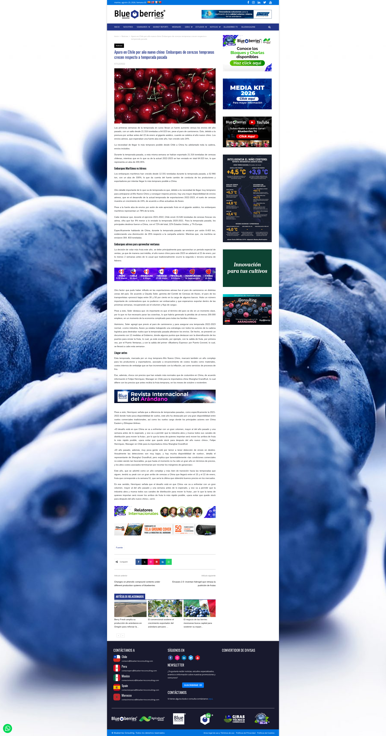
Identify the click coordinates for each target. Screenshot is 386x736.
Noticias (125, 36)
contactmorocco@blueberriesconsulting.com (140, 699)
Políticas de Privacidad (245, 733)
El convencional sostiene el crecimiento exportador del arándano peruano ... (161, 623)
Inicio (116, 36)
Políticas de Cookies (265, 733)
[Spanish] (149, 2)
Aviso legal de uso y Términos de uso (219, 733)
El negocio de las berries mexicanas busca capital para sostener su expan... (198, 623)
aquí (210, 698)
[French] (156, 2)
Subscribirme (193, 685)
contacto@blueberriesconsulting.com (137, 661)
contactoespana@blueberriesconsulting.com (140, 690)
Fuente (119, 547)
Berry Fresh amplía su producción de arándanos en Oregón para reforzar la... (128, 623)
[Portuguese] (159, 2)
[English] (152, 2)
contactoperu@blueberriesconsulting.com (139, 670)
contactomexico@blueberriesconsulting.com (140, 680)
